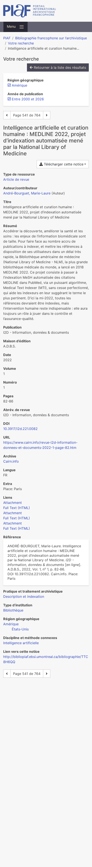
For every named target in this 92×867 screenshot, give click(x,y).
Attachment (12, 502)
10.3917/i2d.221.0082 (20, 429)
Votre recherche (21, 43)
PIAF (6, 38)
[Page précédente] (6, 115)
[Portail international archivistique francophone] (46, 10)
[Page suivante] (46, 115)
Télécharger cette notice (63, 164)
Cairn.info (11, 461)
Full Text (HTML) (16, 508)
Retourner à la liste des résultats (59, 67)
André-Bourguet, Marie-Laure (26, 193)
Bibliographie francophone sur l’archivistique (51, 38)
